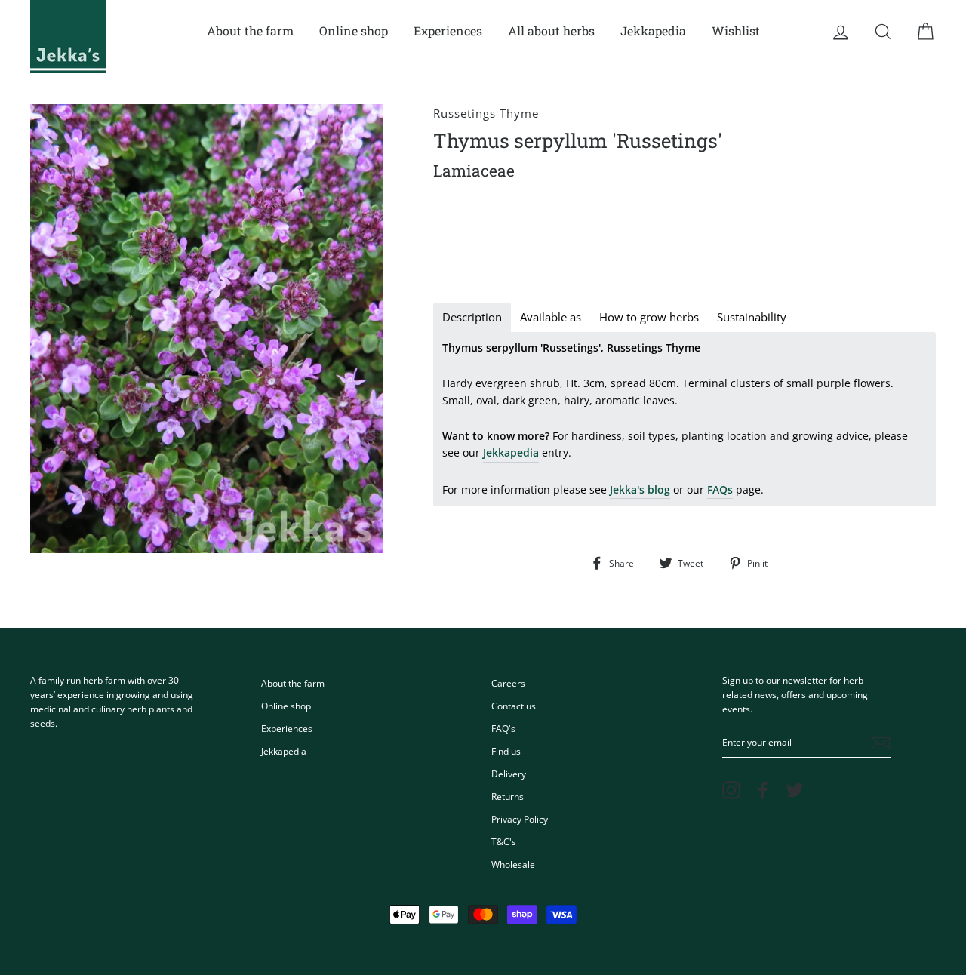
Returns (507, 796)
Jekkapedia (653, 30)
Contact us (513, 706)
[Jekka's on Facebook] (763, 790)
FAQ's (503, 728)
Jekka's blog (640, 489)
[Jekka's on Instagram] (731, 790)
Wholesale (513, 864)
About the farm (250, 30)
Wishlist (736, 30)
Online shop (353, 30)
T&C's (503, 841)
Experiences (448, 30)
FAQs (720, 489)
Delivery (508, 773)
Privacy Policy (519, 819)
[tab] (472, 317)
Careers (508, 683)
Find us (506, 751)
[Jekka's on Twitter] (795, 790)
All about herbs (551, 30)
